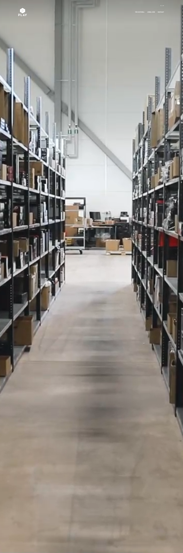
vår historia (139, 12)
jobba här (151, 12)
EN (163, 5)
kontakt (161, 12)
